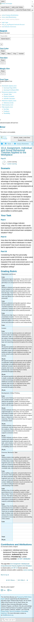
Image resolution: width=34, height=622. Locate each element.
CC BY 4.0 (15, 568)
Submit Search (5, 38)
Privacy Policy (5, 611)
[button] (6, 111)
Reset (3, 51)
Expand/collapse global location (32, 143)
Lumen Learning (12, 163)
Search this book (5, 33)
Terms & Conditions (15, 611)
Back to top (4, 574)
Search (3, 620)
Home (9, 143)
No (11, 590)
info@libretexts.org (7, 615)
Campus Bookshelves (23, 143)
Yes (4, 590)
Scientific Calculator (9, 98)
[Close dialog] (1, 129)
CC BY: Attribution (23, 559)
